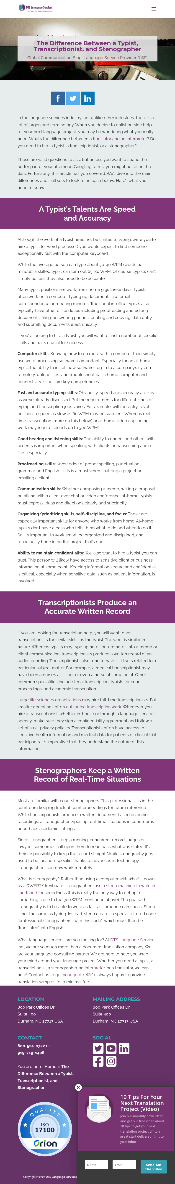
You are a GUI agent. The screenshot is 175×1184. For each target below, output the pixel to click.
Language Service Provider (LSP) (115, 57)
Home (51, 1066)
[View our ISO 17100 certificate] (45, 1129)
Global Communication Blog (54, 57)
